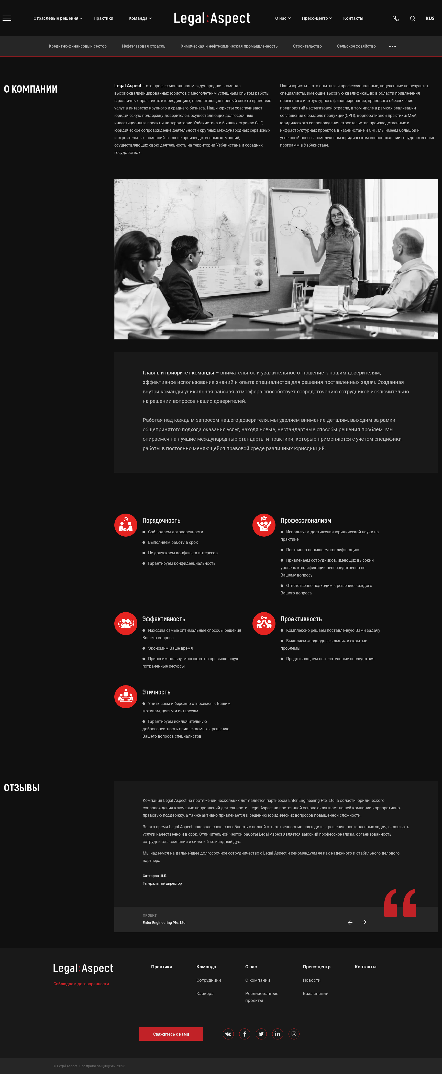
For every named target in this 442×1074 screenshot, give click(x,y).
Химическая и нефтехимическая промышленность (229, 46)
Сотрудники (208, 980)
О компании (257, 980)
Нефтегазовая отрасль (143, 46)
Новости (312, 980)
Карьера (205, 993)
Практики (103, 18)
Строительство (307, 46)
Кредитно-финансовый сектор (78, 46)
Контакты (353, 18)
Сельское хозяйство (356, 46)
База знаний (315, 993)
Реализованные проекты (261, 997)
